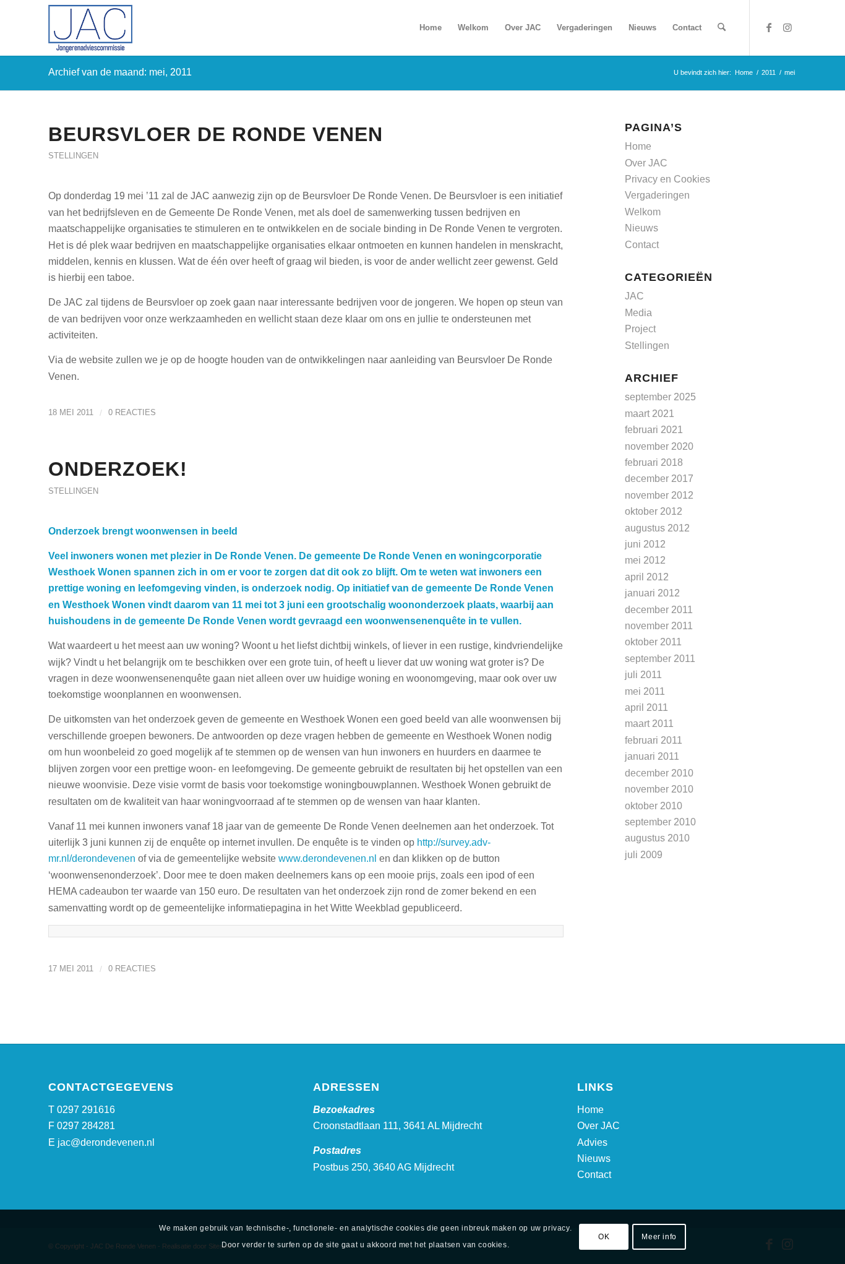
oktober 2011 (653, 642)
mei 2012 (645, 560)
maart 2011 (649, 723)
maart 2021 (649, 413)
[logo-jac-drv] (90, 28)
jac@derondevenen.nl (106, 1142)
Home (638, 146)
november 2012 (659, 495)
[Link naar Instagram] (787, 27)
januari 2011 (652, 756)
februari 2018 (654, 462)
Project (640, 329)
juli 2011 (643, 674)
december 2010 (659, 773)
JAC (634, 296)
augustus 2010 (657, 838)
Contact (642, 244)
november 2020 (659, 446)
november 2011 (659, 626)
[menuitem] (430, 28)
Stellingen (73, 155)
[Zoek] (722, 28)
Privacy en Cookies (667, 179)
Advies (592, 1142)
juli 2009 (644, 854)
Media (638, 312)
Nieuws (641, 228)
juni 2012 (645, 544)
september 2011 (660, 658)
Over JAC (646, 163)
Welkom (643, 212)
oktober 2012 (653, 511)
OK (603, 1236)
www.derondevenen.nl (327, 858)
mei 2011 (645, 691)
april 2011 (646, 707)
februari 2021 (654, 429)
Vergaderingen (657, 195)
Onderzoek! (117, 469)
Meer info (658, 1236)
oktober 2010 (653, 806)
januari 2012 (652, 593)
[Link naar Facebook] (769, 27)
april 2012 (647, 577)
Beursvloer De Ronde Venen (215, 134)
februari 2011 (653, 740)
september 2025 (660, 397)
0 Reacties (132, 412)
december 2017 (659, 478)
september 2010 (660, 822)
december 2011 (659, 609)
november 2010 (659, 789)
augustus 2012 (657, 528)
